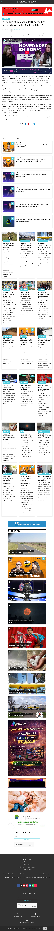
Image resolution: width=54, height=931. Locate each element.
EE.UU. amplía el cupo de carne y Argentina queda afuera (44, 478)
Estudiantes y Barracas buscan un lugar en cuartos (26, 294)
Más (22, 431)
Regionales (7, 473)
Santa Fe (6, 241)
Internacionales (45, 473)
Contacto (27, 857)
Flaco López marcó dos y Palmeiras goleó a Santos (26, 387)
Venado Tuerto (44, 431)
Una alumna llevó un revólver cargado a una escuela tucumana (44, 342)
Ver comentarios (27, 129)
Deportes (6, 289)
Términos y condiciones (27, 867)
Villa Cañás (25, 241)
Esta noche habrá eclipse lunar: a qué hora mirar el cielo (26, 436)
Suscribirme (27, 839)
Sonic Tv (6, 19)
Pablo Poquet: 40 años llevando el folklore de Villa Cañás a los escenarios (33, 190)
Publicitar (27, 864)
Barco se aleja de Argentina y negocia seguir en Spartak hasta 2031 (44, 388)
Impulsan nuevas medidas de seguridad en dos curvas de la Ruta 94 (21, 552)
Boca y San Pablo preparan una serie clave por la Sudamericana (8, 295)
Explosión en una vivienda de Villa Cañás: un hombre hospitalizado (26, 246)
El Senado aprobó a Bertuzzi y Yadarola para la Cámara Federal (44, 295)
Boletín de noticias (23, 832)
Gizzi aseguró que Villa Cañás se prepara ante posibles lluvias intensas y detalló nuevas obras (32, 205)
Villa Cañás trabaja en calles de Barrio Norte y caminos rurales (8, 342)
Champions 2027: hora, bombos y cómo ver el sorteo (8, 387)
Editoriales (27, 859)
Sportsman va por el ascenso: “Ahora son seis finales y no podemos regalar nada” (33, 220)
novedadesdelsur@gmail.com (27, 922)
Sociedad (42, 336)
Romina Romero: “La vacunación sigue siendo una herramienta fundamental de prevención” (31, 161)
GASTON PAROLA (19, 30)
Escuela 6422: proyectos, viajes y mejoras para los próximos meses (31, 176)
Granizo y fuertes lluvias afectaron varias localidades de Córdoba (9, 437)
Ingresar (28, 869)
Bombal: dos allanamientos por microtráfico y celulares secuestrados (8, 480)
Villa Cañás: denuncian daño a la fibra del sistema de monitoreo (44, 246)
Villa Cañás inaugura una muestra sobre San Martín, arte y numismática (33, 146)
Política (42, 289)
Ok (45, 928)
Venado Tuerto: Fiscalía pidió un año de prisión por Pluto (44, 436)
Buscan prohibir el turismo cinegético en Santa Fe (8, 245)
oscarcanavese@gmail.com (42, 877)
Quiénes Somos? (27, 862)
